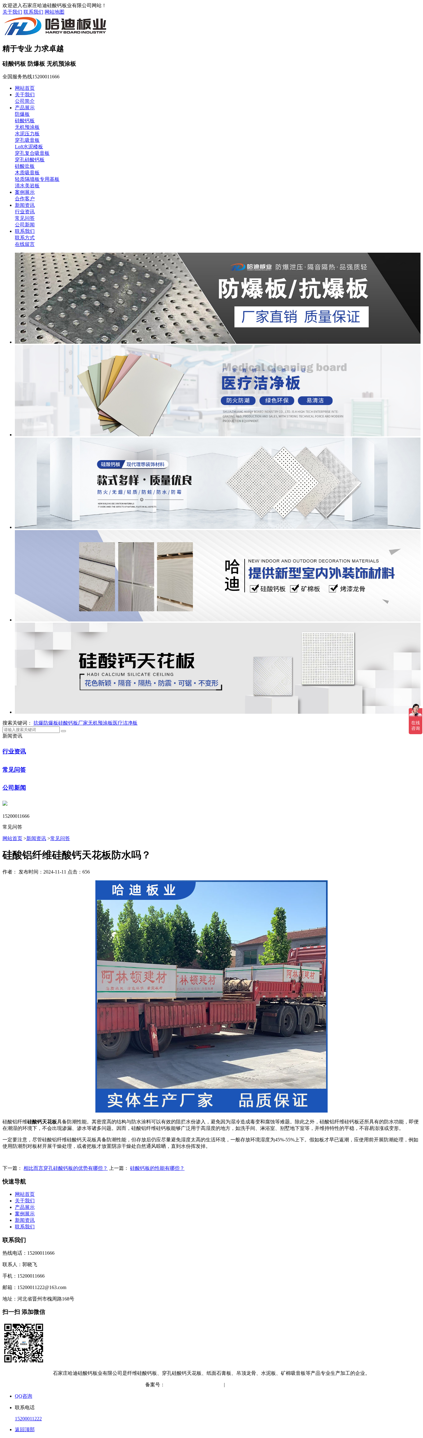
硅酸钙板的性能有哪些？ (157, 1168)
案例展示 (25, 192)
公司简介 (25, 101)
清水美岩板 (27, 185)
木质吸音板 (27, 172)
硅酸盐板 (25, 166)
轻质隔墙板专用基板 (37, 179)
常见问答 (25, 218)
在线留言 (25, 244)
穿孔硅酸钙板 (30, 159)
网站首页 (25, 88)
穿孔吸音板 (27, 140)
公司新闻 (25, 224)
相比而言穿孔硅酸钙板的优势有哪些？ (66, 1168)
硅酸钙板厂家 (73, 723)
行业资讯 (25, 211)
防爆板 (22, 114)
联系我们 (33, 12)
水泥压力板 (27, 133)
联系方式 (25, 237)
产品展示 (25, 107)
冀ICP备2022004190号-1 (190, 1384)
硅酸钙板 (25, 120)
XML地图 (267, 1384)
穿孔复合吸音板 (32, 153)
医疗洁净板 (125, 723)
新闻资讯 (25, 205)
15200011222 (28, 1418)
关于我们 (12, 12)
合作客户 (25, 198)
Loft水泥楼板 (29, 146)
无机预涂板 (27, 127)
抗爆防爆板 (45, 723)
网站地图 (54, 12)
